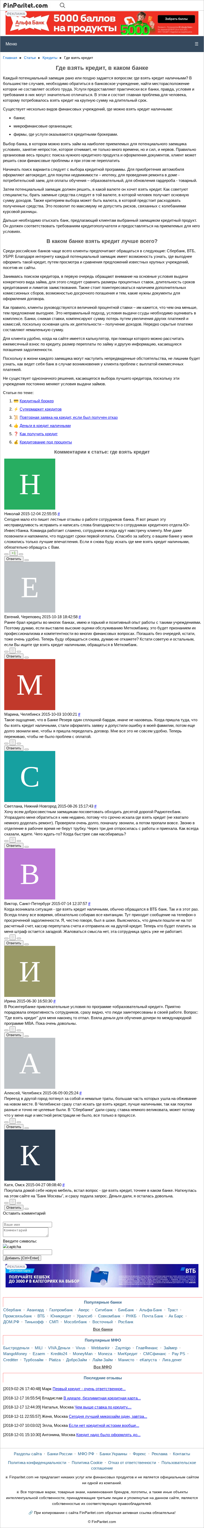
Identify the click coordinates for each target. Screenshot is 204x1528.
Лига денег (172, 1360)
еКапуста (148, 1360)
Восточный (102, 1322)
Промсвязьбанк (17, 1316)
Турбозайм (33, 1360)
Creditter (10, 1360)
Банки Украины (113, 1454)
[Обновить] (12, 1246)
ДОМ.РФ (11, 1322)
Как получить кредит (39, 434)
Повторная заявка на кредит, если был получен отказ (69, 417)
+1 (14, 553)
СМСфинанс (154, 1353)
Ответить (13, 559)
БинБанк (126, 1310)
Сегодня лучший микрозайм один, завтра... (108, 1416)
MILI (38, 1348)
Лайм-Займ (102, 1360)
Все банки (103, 1329)
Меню (102, 44)
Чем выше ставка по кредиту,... (103, 1407)
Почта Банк (152, 1316)
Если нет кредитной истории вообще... (104, 1425)
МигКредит (128, 1353)
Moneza (105, 1353)
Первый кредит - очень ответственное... (89, 1388)
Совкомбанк (109, 1316)
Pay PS (178, 1353)
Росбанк (125, 1322)
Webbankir (100, 1348)
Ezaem (39, 1353)
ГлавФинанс (147, 1348)
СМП (53, 1322)
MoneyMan (82, 1353)
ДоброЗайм (76, 1360)
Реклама (159, 1454)
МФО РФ (86, 1454)
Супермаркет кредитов (41, 409)
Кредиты (49, 58)
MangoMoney (15, 1353)
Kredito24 (59, 1353)
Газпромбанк (61, 1310)
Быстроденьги (16, 1348)
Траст (173, 1310)
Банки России (59, 1454)
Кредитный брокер (37, 401)
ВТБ (41, 1316)
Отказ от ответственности (132, 1462)
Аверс (84, 1310)
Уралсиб (84, 1316)
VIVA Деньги (59, 1348)
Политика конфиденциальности (37, 1462)
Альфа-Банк (150, 1310)
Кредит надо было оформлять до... (108, 1434)
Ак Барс (176, 1316)
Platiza (55, 1360)
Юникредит (60, 1316)
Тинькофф (34, 1322)
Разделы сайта (28, 1454)
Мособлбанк (75, 1322)
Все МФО (103, 1367)
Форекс (139, 1454)
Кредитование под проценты (46, 442)
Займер (170, 1348)
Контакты (181, 1454)
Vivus (81, 1348)
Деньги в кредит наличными (45, 425)
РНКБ (131, 1316)
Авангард (35, 1310)
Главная (10, 58)
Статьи (30, 58)
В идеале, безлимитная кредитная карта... (102, 1398)
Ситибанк (104, 1310)
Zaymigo (122, 1348)
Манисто (126, 1360)
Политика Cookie (87, 1462)
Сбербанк (12, 1310)
